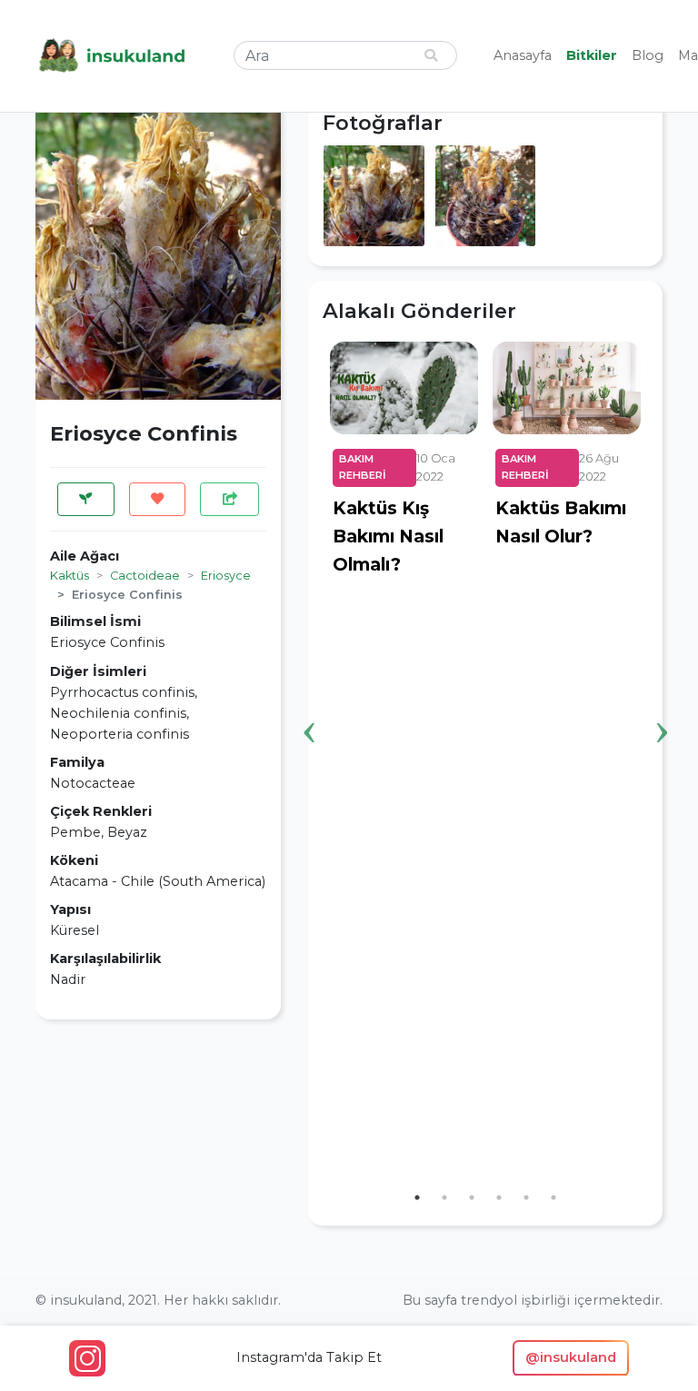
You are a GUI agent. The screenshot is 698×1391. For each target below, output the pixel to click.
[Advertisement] (158, 1147)
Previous (309, 704)
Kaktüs (69, 575)
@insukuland (570, 1357)
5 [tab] (526, 1197)
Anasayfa (523, 55)
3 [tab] (472, 1197)
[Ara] (431, 56)
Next (662, 704)
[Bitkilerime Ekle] (86, 499)
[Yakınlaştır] (374, 194)
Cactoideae (145, 575)
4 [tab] (499, 1197)
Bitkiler (591, 55)
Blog (647, 55)
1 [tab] (417, 1197)
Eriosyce (226, 575)
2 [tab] (444, 1197)
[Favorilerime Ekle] (157, 499)
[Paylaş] (229, 499)
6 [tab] (553, 1197)
